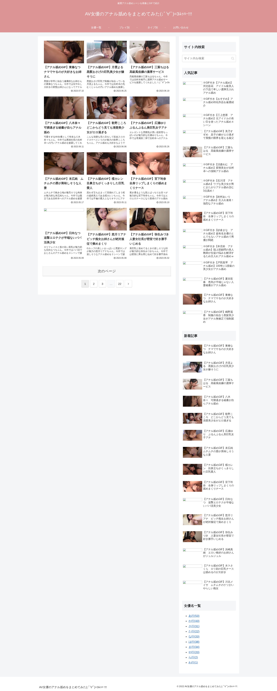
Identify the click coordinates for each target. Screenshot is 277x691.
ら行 (193, 657)
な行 (194, 636)
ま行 (194, 647)
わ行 (193, 662)
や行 (194, 652)
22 (119, 283)
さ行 (194, 626)
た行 (194, 631)
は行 (194, 641)
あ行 (194, 615)
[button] (232, 58)
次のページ (107, 271)
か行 (194, 621)
